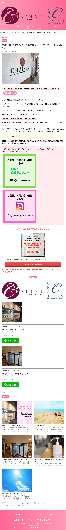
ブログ (35, 516)
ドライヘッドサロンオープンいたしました (14, 459)
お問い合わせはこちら (8, 335)
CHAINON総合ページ (8, 514)
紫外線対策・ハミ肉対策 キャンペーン (13, 493)
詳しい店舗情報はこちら (9, 332)
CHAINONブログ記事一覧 (33, 264)
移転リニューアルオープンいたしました (14, 425)
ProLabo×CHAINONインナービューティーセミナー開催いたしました (25, 503)
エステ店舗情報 (39, 514)
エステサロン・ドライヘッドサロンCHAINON (33, 520)
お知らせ (5, 392)
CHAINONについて (19, 514)
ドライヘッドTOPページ (49, 514)
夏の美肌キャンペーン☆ (41, 425)
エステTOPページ (29, 514)
